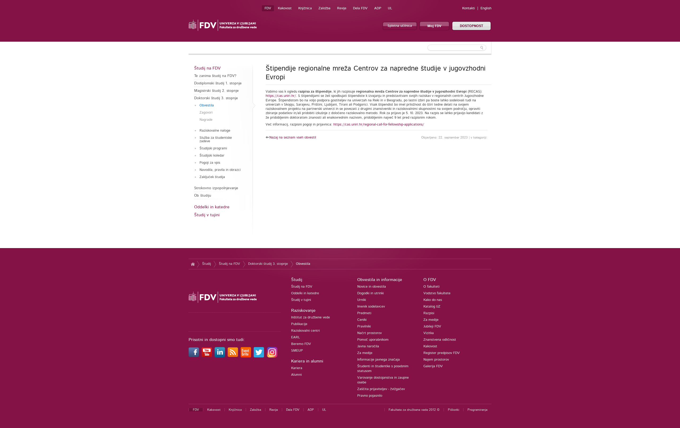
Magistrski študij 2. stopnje (216, 91)
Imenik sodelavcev (371, 306)
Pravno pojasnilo (369, 395)
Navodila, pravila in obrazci (220, 170)
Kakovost (285, 8)
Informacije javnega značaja (378, 359)
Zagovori (206, 112)
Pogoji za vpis (209, 163)
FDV (268, 8)
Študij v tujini (207, 215)
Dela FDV (360, 8)
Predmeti (364, 313)
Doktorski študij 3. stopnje (216, 98)
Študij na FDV (207, 68)
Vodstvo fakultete (436, 293)
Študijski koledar (211, 155)
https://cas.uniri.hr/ (281, 96)
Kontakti (468, 8)
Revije (341, 8)
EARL (295, 337)
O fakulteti (431, 286)
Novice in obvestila (371, 286)
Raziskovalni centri (305, 330)
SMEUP (297, 350)
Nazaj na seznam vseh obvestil (292, 137)
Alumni (296, 375)
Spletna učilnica (400, 26)
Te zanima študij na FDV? (215, 76)
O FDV (429, 280)
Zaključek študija (212, 177)
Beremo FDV (301, 344)
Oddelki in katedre (212, 207)
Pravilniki (364, 326)
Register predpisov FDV (441, 353)
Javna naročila (368, 346)
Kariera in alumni (307, 361)
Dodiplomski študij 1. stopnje (218, 83)
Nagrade (205, 120)
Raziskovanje (303, 310)
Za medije (364, 353)
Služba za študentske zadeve (215, 139)
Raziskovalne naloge (214, 130)
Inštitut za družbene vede (310, 317)
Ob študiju (202, 195)
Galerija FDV (433, 366)
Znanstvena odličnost (439, 339)
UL (390, 8)
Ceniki (362, 320)
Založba (324, 8)
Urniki (361, 300)
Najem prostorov (436, 359)
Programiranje (477, 409)
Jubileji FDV (432, 326)
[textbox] (456, 48)
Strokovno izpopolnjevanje (216, 188)
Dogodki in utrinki (370, 293)
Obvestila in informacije (379, 280)
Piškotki (453, 409)
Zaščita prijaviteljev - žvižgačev (381, 389)
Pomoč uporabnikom (373, 339)
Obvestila (206, 105)
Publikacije (299, 324)
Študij (206, 264)
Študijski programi (213, 148)
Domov (193, 264)
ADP (377, 8)
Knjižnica (305, 8)
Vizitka (428, 333)
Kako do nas (432, 300)
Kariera (296, 368)
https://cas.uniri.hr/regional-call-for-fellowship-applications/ (378, 124)
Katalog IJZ (431, 306)
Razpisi (428, 313)
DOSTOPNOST (471, 26)
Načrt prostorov (369, 333)
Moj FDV (434, 26)
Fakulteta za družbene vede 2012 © (414, 409)
